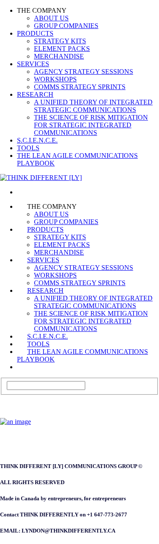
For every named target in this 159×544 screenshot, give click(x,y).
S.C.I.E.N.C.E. (37, 140)
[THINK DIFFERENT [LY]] (27, 192)
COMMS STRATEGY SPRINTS (80, 86)
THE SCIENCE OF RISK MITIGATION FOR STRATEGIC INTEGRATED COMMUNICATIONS (91, 125)
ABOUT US (51, 18)
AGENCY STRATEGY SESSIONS (83, 71)
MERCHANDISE (59, 56)
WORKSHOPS (55, 79)
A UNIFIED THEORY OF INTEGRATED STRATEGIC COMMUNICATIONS (93, 105)
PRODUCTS (35, 33)
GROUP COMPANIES (66, 25)
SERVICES (33, 63)
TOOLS (28, 147)
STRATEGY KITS (60, 41)
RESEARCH (35, 94)
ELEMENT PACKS (62, 48)
